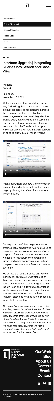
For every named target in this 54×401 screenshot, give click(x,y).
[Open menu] (48, 5)
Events (45, 370)
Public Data (9, 36)
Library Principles (11, 30)
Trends (6, 119)
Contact (44, 375)
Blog (6, 57)
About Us (43, 361)
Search (41, 119)
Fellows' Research (11, 24)
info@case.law (19, 300)
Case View (8, 123)
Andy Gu (7, 88)
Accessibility (7, 397)
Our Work (43, 351)
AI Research (9, 18)
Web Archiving (10, 47)
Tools (6, 41)
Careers (44, 366)
